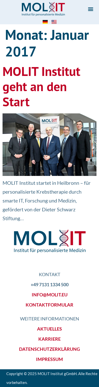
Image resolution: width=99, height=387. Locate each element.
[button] (90, 9)
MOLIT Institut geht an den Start (41, 86)
